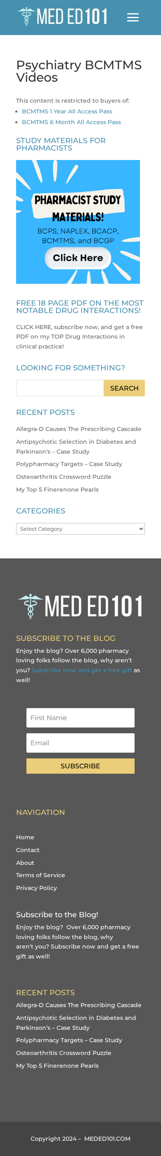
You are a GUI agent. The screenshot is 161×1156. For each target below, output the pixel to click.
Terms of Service (40, 875)
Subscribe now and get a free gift (82, 670)
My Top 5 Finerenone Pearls (57, 489)
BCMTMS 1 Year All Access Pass (67, 111)
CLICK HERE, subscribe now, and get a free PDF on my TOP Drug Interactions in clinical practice (79, 337)
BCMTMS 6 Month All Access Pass (71, 122)
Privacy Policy (36, 888)
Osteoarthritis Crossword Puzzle (63, 476)
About (25, 862)
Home (25, 837)
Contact (28, 850)
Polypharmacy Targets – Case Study (69, 464)
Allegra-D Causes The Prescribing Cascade (79, 429)
